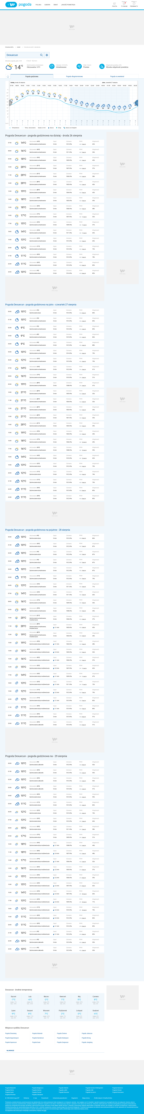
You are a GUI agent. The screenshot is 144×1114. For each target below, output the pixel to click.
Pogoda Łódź (89, 1090)
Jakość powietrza (68, 5)
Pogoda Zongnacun (62, 1042)
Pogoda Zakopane (37, 1094)
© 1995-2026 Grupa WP (12, 1098)
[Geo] (47, 55)
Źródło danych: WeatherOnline (103, 1098)
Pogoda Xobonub (37, 1033)
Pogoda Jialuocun (87, 1033)
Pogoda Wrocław (10, 1094)
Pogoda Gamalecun (38, 1038)
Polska (38, 5)
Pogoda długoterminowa (74, 76)
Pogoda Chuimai (62, 1033)
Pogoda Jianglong (87, 1042)
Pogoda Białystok (10, 1088)
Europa (47, 5)
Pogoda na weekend (117, 76)
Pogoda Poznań (36, 1092)
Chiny (19, 47)
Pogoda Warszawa (118, 1092)
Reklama (26, 1098)
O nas (35, 1098)
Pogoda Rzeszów (64, 1092)
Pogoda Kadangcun (63, 1038)
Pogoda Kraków (36, 1090)
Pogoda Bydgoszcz (37, 1088)
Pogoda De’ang (86, 1038)
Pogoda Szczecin (91, 1092)
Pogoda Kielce (9, 1090)
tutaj (45, 1110)
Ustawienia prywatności (60, 1098)
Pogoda (25, 4)
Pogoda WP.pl (9, 47)
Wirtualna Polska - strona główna (11, 4)
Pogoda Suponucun (11, 1042)
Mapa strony (86, 1098)
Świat (56, 5)
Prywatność (44, 1098)
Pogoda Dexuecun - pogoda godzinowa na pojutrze (31, 530)
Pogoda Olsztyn (117, 1090)
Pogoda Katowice (117, 1088)
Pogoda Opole (9, 1092)
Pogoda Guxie (36, 1042)
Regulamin (74, 1098)
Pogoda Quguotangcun (12, 1038)
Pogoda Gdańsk (63, 1088)
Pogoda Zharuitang (10, 1033)
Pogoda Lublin (63, 1090)
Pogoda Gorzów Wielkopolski (94, 1088)
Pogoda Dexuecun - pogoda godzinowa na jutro (29, 304)
